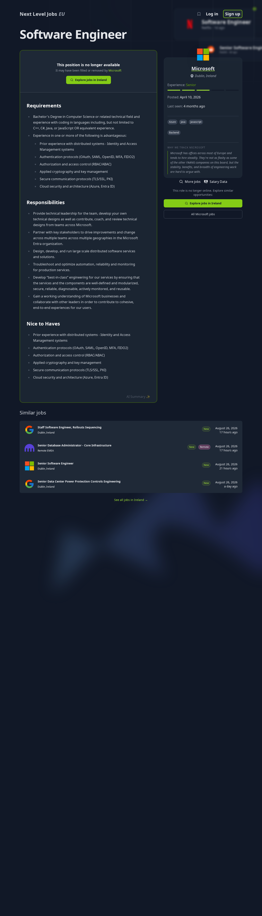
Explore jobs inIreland (91, 80)
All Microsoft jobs (203, 214)
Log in (212, 14)
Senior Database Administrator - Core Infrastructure (74, 445)
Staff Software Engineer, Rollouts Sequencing (70, 427)
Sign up (232, 14)
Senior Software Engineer (55, 463)
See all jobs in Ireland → (131, 500)
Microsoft (114, 70)
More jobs (193, 182)
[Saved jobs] (199, 14)
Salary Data (218, 182)
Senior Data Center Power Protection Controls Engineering (79, 481)
